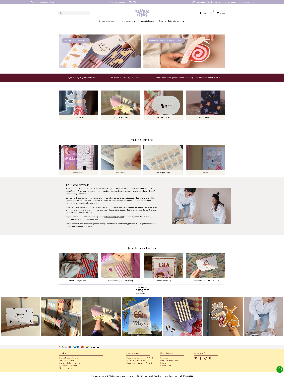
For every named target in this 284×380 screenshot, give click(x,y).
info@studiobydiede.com (158, 376)
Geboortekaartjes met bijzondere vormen (164, 40)
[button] (204, 13)
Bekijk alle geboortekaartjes (74, 40)
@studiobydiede (142, 293)
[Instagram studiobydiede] (20, 316)
